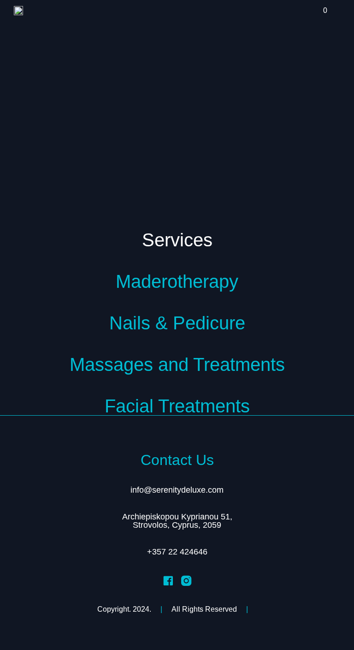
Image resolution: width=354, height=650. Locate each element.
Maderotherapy (177, 281)
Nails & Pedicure (177, 323)
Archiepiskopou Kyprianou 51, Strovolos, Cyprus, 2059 (177, 521)
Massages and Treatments (177, 364)
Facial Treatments (177, 406)
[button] (309, 12)
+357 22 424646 (177, 551)
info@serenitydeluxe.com (177, 490)
